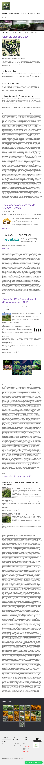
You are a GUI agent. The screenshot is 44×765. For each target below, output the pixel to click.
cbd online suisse (19, 583)
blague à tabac (25, 550)
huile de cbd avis (35, 176)
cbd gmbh (19, 574)
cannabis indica (35, 560)
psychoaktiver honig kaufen (7, 670)
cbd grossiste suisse (21, 137)
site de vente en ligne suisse (35, 677)
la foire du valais (35, 180)
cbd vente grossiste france (30, 148)
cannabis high (29, 560)
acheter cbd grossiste (6, 117)
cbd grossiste (20, 134)
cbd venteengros (17, 473)
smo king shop (24, 678)
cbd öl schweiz (16, 140)
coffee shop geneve (20, 151)
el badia (16, 607)
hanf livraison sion (9, 175)
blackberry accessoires (17, 550)
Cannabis (11, 535)
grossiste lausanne (19, 173)
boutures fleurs (29, 122)
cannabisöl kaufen (18, 565)
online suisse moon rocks (16, 187)
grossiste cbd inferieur (28, 164)
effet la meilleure (9, 155)
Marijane (27, 535)
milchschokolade (9, 659)
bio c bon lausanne (24, 549)
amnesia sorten (8, 545)
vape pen (18, 686)
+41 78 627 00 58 (26, 746)
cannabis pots (32, 562)
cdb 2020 (4, 594)
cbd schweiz (7, 142)
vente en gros (22, 197)
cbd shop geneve (13, 142)
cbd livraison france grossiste (34, 138)
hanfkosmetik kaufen (28, 637)
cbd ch (39, 569)
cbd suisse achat (8, 143)
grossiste (27, 621)
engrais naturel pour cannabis (15, 271)
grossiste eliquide (26, 170)
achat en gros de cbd (17, 116)
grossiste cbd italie (37, 164)
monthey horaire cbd (29, 186)
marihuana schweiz (27, 656)
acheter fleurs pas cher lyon (31, 118)
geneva (17, 535)
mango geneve (13, 655)
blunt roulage (33, 121)
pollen (8, 188)
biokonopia (22, 121)
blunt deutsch (13, 553)
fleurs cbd (15, 157)
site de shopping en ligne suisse (22, 677)
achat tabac (24, 116)
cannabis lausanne (13, 125)
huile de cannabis (22, 176)
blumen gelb (30, 552)
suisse (10, 192)
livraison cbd (13, 183)
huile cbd (38, 175)
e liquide (39, 605)
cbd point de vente (21, 411)
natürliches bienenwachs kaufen (21, 660)
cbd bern (37, 566)
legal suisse (27, 182)
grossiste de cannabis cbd (26, 278)
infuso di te (37, 179)
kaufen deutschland (11, 180)
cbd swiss (26, 147)
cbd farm (23, 130)
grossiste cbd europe (32, 162)
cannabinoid (29, 557)
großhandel (4, 621)
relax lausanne (29, 670)
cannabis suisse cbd (6, 127)
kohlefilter (29, 646)
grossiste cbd (17, 162)
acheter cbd (29, 116)
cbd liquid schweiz (18, 138)
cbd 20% (28, 127)
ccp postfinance (37, 593)
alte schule (25, 544)
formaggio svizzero (25, 612)
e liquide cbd (21, 153)
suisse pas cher (32, 193)
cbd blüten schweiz (22, 569)
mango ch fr (7, 655)
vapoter (27, 195)
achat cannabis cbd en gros (20, 113)
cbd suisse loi (21, 146)
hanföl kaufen (16, 175)
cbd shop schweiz (23, 585)
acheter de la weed (10, 118)
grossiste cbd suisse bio (27, 276)
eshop (10, 156)
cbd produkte (11, 584)
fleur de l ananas (22, 611)
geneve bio (11, 160)
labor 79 (25, 647)
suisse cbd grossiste (37, 192)
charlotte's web (33, 149)
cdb (12, 149)
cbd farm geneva (29, 130)
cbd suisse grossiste (21, 144)
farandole (34, 609)
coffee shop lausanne (31, 598)
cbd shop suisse (29, 142)
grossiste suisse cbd (13, 174)
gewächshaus (21, 615)
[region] (22, 25)
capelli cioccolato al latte (35, 565)
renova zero (34, 670)
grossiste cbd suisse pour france (28, 166)
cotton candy (22, 600)
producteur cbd (37, 188)
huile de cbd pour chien (36, 178)
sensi (37, 674)
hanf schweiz (9, 637)
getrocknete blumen (14, 615)
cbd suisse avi (25, 143)
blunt (9, 553)
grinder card (37, 620)
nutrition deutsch (5, 661)
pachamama (18, 664)
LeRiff (5, 741)
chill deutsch (5, 597)
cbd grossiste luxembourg (11, 137)
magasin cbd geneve (18, 184)
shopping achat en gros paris (22, 191)
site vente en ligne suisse (7, 678)
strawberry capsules (11, 681)
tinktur (3, 686)
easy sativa (38, 606)
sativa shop (32, 189)
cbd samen (16, 584)
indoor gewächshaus (27, 643)
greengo (33, 620)
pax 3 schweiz (7, 665)
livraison (8, 183)
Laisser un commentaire (27, 473)
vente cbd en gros (19, 196)
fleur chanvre (36, 156)
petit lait (37, 665)
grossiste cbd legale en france (8, 165)
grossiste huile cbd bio (29, 282)
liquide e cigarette (23, 453)
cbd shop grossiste (21, 142)
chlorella (9, 597)
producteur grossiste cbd (7, 189)
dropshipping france (6, 153)
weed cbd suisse (22, 468)
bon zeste (38, 553)
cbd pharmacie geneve (29, 140)
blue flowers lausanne (23, 552)
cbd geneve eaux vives (6, 133)
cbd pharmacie (22, 140)
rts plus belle (32, 672)
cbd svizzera (20, 147)
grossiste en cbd (33, 170)
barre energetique (33, 547)
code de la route (13, 151)
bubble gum (39, 556)
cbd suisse (38, 264)
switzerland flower (14, 685)
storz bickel (35, 679)
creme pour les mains (12, 601)
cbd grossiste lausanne (23, 406)
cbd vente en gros (12, 148)
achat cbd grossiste (13, 115)
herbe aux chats (32, 175)
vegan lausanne (15, 687)
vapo (22, 686)
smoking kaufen (11, 679)
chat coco (11, 596)
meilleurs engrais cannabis (19, 186)
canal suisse (16, 557)
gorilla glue (35, 616)
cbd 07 (25, 127)
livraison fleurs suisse (29, 183)
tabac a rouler (21, 685)
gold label (20, 616)
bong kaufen (7, 554)
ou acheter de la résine (26, 187)
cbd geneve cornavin (36, 131)
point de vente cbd (24, 458)
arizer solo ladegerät (20, 120)
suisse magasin (26, 193)
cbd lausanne (5, 138)
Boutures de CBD (32, 13)
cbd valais (27, 418)
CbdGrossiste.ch (17, 745)
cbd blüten (30, 129)
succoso (23, 681)
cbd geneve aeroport (28, 131)
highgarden (38, 638)
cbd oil (38, 139)
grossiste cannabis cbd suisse (8, 162)
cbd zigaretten (27, 593)
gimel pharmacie (17, 160)
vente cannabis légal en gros (26, 290)
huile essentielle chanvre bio (10, 643)
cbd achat (13, 566)
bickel (18, 549)
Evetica (5, 743)
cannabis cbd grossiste (12, 124)
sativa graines (15, 673)
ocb (38, 186)
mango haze (18, 655)
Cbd (14, 535)
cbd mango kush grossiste (24, 139)
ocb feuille (24, 456)
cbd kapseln (33, 578)
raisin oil (19, 670)
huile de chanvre (31, 179)
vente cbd (14, 196)
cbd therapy (30, 147)
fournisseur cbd (34, 157)
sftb (40, 674)
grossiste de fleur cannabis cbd (34, 169)
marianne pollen (20, 656)
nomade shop (36, 660)
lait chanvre (38, 647)
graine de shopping (14, 161)
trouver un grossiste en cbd (12, 195)
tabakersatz (27, 685)
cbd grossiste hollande (28, 135)
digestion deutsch (32, 602)
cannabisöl (19, 127)
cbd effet (12, 570)
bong (3, 554)
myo (3, 660)
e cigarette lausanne (21, 605)
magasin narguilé (34, 654)
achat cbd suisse (21, 115)
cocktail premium (8, 598)
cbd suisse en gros (13, 144)
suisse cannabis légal (28, 192)
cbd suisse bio (37, 143)
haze (20, 638)
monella (14, 659)
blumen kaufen (36, 552)
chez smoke (31, 596)
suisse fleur (4, 193)
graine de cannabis (6, 161)
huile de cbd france (27, 178)
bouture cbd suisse (21, 122)
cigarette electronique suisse (31, 597)
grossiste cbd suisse (30, 165)
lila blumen (24, 650)
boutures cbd (27, 556)
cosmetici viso (16, 600)
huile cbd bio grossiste (6, 176)
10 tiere (15, 536)
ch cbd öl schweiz (17, 149)
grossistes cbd (32, 174)
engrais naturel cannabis (29, 155)
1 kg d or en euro (10, 536)
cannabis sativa (8, 563)
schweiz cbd (37, 189)
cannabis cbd (5, 124)
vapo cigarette (26, 686)
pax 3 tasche (13, 665)
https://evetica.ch (5, 248)
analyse (13, 545)
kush (30, 180)
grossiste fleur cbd (12, 171)
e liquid (27, 605)
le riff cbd (23, 182)
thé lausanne (38, 685)
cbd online (13, 583)
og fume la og (29, 661)
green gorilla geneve (28, 161)
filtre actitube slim (22, 156)
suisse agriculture (15, 192)
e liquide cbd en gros (29, 153)
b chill (35, 120)
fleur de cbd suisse (9, 157)
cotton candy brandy (29, 600)
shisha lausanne (5, 676)
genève (7, 160)
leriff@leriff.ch (26, 751)
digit (37, 602)
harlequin (21, 175)
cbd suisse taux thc (35, 146)
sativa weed (25, 673)
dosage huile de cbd (30, 152)
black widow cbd (9, 550)
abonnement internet (11, 113)
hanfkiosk (22, 637)
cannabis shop (31, 126)
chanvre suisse (29, 594)
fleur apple (22, 610)
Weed (33, 535)
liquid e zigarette (33, 650)
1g (17, 536)
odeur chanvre (8, 187)
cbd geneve (21, 131)
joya (25, 645)
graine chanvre (38, 160)
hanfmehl (35, 637)
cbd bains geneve (35, 398)
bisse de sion (27, 121)
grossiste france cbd (31, 171)
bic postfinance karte (13, 549)
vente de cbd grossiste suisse (13, 197)
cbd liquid (33, 579)
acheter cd (32, 117)
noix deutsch (31, 660)
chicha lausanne (37, 596)
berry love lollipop (6, 121)
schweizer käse (33, 674)
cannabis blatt (9, 558)
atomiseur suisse (8, 547)
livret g (19, 652)
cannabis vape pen (6, 565)
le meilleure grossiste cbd (15, 182)
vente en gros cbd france (30, 197)
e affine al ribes (14, 605)
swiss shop (4, 195)
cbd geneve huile (31, 133)
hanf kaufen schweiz (27, 636)
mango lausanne (31, 655)
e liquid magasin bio (15, 153)
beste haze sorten (30, 548)
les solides (15, 650)
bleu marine (8, 552)
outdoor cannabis (5, 664)
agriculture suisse (18, 544)
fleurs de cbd (28, 157)
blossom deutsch (15, 552)
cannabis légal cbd (27, 125)
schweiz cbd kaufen (6, 191)
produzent (22, 669)
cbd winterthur (21, 593)
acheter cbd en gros (36, 116)
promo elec (26, 669)
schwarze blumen (37, 673)
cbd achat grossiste (35, 127)
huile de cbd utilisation (22, 179)
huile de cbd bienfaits (26, 447)
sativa (11, 673)
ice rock (18, 643)
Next (42, 25)
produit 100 (17, 669)
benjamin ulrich (16, 548)
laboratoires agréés (6, 182)
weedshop (12, 198)
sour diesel (16, 679)
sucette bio (28, 681)
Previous (1, 25)
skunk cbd (36, 191)
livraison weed (8, 184)
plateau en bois (9, 667)
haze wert (23, 638)
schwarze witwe (5, 674)
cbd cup (8, 570)
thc (30, 685)
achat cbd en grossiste (23, 253)
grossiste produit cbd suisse (28, 173)
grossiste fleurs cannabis (21, 171)
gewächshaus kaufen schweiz (30, 615)
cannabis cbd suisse (22, 124)
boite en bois (33, 553)
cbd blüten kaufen (35, 129)
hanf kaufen (20, 636)
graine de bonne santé (31, 618)
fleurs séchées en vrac (16, 612)
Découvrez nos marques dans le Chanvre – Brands (18, 206)
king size (11, 646)
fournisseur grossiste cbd (17, 158)
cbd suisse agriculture (17, 143)
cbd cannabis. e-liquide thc (32, 569)
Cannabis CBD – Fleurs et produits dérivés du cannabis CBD (19, 300)
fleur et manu (28, 611)
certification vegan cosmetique (12, 594)
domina (16, 603)
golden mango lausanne (27, 616)
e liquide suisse (20, 606)
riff (18, 672)
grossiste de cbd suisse (22, 169)
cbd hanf (27, 137)
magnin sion (25, 184)
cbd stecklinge (35, 142)
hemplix (27, 638)
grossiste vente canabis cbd (23, 174)
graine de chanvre (10, 619)
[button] (34, 762)
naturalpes (35, 186)
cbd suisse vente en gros (13, 147)
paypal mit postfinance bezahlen (22, 665)
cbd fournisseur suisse (21, 260)
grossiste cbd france (36, 273)
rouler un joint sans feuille (24, 189)
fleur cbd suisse (30, 156)
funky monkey (17, 429)
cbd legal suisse (11, 138)
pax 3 (3, 665)
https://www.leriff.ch (6, 228)
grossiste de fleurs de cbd (7, 170)
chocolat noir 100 (22, 597)
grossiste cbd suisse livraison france (14, 166)
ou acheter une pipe (35, 663)
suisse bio (22, 192)
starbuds (31, 679)
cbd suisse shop (27, 146)
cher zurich (15, 596)
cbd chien (4, 570)
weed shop (7, 198)
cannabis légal (20, 125)
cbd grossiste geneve (19, 135)
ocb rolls (18, 661)
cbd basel (33, 566)
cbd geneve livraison (30, 404)
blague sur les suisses (33, 550)
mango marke (37, 655)
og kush (33, 661)
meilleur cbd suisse (32, 184)
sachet (7, 673)
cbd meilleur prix (33, 139)
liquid (37, 182)
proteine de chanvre (33, 669)
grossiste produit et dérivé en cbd (24, 284)
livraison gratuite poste (16, 454)
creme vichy (4, 152)
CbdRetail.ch (16, 743)
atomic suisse (27, 120)
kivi (22, 646)
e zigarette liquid (32, 606)
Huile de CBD (24, 13)
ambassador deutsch (32, 544)
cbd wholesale (8, 149)
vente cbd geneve (27, 196)
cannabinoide (35, 557)
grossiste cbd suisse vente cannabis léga (30, 277)
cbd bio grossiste (17, 129)
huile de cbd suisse (14, 179)
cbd (22, 127)
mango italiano (24, 655)
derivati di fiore (16, 602)
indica (22, 643)
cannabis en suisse (15, 560)
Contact (4, 17)
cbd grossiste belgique (27, 134)
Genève (20, 535)
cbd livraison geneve (6, 139)
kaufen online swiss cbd (20, 180)
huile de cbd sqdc (5, 179)
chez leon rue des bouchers (26, 420)
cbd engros (19, 130)
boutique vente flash (6, 556)
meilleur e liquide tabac (20, 455)
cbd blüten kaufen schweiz (13, 569)
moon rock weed (33, 659)
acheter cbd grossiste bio (16, 117)
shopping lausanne (31, 676)
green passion (28, 620)
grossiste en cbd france (31, 281)
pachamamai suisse (25, 664)
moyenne (39, 659)
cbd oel (21, 581)
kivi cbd (27, 180)
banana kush (26, 547)
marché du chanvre (12, 656)
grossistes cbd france (24, 285)
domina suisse (21, 603)
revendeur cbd (16, 189)
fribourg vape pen (32, 158)
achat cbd (29, 113)
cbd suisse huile (29, 144)
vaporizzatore (5, 687)
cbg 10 (32, 593)
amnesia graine (12, 120)
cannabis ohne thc (18, 562)
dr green (36, 152)
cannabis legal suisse (16, 126)
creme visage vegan (25, 601)
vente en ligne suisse (29, 690)
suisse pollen (38, 193)
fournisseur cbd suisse (6, 158)
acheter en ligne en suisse (14, 543)
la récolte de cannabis (19, 647)
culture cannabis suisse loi (7, 602)
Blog (8, 535)
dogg (14, 603)
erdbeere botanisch (25, 609)
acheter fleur (23, 118)
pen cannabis (34, 187)
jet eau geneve (27, 450)
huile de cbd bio (12, 178)
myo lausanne (7, 660)
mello (37, 658)
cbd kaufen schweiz (6, 579)
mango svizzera (5, 656)
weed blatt (7, 691)
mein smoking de (32, 658)
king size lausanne (17, 646)
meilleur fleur (10, 186)
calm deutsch (10, 557)
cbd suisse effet (5, 144)
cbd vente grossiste (21, 148)
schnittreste (30, 673)
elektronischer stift (21, 607)
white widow (36, 691)
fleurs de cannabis (21, 157)
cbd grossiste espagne (26, 405)
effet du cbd (23, 424)
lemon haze (31, 649)
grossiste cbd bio (24, 162)
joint (23, 645)
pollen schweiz (33, 667)
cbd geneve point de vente (11, 134)
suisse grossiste (19, 193)
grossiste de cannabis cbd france (10, 169)
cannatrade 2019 (26, 565)
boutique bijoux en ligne (7, 122)
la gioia (13, 647)
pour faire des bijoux (30, 188)
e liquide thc (36, 153)
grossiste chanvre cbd (18, 167)
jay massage (12, 645)
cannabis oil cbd (24, 126)
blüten (38, 121)
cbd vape (7, 148)
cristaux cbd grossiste (12, 152)
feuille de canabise (15, 156)
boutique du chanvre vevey (32, 554)
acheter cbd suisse (25, 117)
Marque (30, 535)
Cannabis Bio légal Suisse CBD (18, 476)
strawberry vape (5, 192)
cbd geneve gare (15, 133)
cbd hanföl (32, 137)
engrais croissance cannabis (18, 155)
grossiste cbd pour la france (20, 165)
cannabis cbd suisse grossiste (32, 124)
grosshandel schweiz (11, 621)
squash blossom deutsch (24, 679)
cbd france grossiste (14, 131)
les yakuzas (19, 650)
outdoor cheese (13, 664)
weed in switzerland (20, 691)
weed (3, 691)
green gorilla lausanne (20, 620)
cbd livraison (25, 138)
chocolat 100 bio (15, 597)
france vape (26, 158)
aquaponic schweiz (25, 545)
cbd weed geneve (25, 419)
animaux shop (18, 545)
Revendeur (4, 13)
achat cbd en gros (34, 113)
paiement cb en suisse (34, 664)
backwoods (39, 120)
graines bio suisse (25, 619)
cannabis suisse (37, 126)
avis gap (31, 120)
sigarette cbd (9, 677)
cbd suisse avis (31, 143)
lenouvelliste (32, 182)
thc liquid (33, 685)
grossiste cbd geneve (11, 164)
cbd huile (21, 578)
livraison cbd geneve (20, 183)
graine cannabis (24, 160)
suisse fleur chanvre (11, 193)
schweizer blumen (26, 674)
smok (28, 678)
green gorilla (21, 161)
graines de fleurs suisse (34, 619)
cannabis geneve (5, 125)
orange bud (19, 663)
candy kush (21, 557)
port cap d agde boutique (20, 188)
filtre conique (16, 610)
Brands (38, 13)
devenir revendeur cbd (21, 152)
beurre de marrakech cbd (15, 121)
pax (40, 664)
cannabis (37, 122)
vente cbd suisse (15, 291)
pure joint (16, 670)
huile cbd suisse (15, 176)
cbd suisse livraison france (23, 415)
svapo (32, 683)
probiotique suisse (31, 668)
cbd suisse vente (15, 267)
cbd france (7, 131)
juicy (27, 645)
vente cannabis (32, 195)
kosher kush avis (34, 646)
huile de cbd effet (19, 178)
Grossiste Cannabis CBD (14, 13)
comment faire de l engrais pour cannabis (33, 151)
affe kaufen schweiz (11, 544)
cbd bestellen (10, 129)
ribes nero (15, 672)
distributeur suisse (8, 603)
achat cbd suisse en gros (30, 115)
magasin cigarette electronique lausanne (14, 654)
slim (20, 678)
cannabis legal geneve (6, 126)
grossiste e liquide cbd (17, 170)
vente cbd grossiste (35, 196)
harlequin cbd (26, 175)
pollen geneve (26, 667)
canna (33, 122)
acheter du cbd (17, 118)
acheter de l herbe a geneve (27, 541)
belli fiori (10, 548)
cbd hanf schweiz (11, 578)
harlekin (7, 638)
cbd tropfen (35, 147)
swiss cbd (36, 683)
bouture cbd (14, 122)
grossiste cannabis (36, 161)
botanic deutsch (13, 554)
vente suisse (36, 690)
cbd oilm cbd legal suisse (7, 140)
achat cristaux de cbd (9, 254)
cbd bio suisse (24, 129)
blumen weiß (4, 553)
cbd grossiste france (10, 135)
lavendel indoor (5, 649)
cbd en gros (14, 130)
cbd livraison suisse (15, 139)
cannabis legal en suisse (36, 125)
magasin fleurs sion (27, 654)
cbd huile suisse (38, 137)
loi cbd (12, 184)
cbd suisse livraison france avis (11, 146)
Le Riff (23, 535)
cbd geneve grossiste (23, 133)
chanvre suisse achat (25, 149)
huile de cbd (28, 176)
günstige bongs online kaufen (11, 636)
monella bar (19, 659)
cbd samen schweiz (23, 584)
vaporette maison (22, 195)
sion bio (30, 191)
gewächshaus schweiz (6, 616)
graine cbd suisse (31, 160)
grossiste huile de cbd (10, 173)
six (32, 191)
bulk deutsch (5, 557)
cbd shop (34, 584)
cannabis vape (14, 127)
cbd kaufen (38, 578)
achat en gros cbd (9, 116)
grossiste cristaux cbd (27, 167)
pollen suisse (12, 188)
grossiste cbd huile (20, 164)
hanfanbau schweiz (16, 637)
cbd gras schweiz (25, 574)
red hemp (24, 670)
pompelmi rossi (5, 668)
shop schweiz (13, 191)
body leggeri (27, 553)
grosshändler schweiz (20, 621)
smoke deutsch (33, 678)
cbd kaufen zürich (14, 579)
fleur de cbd (22, 427)
